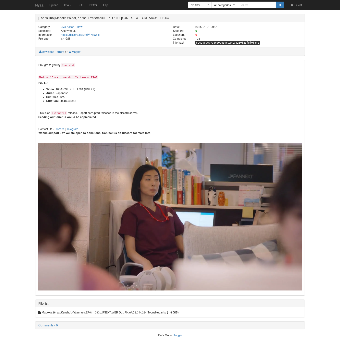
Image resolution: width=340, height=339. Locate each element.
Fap (105, 5)
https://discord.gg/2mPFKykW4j (80, 35)
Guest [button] (298, 5)
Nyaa (39, 4)
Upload (53, 5)
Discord (59, 129)
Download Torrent (53, 52)
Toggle (178, 335)
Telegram (72, 129)
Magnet (76, 52)
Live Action (67, 27)
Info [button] (67, 5)
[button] (200, 5)
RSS (80, 5)
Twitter (93, 5)
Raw (79, 27)
